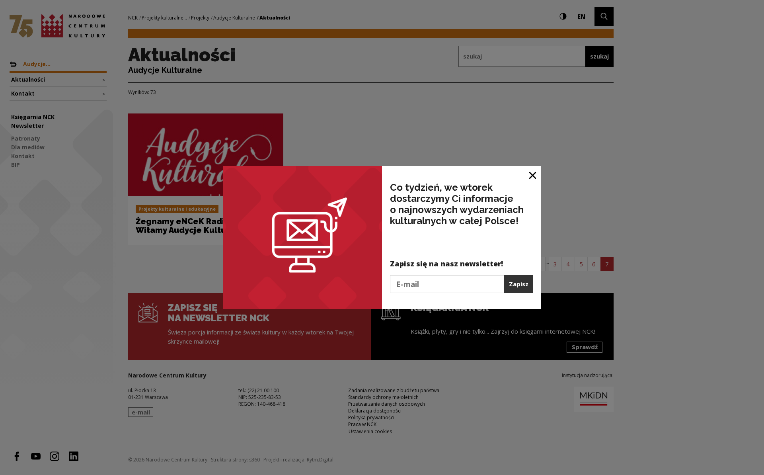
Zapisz (518, 284)
